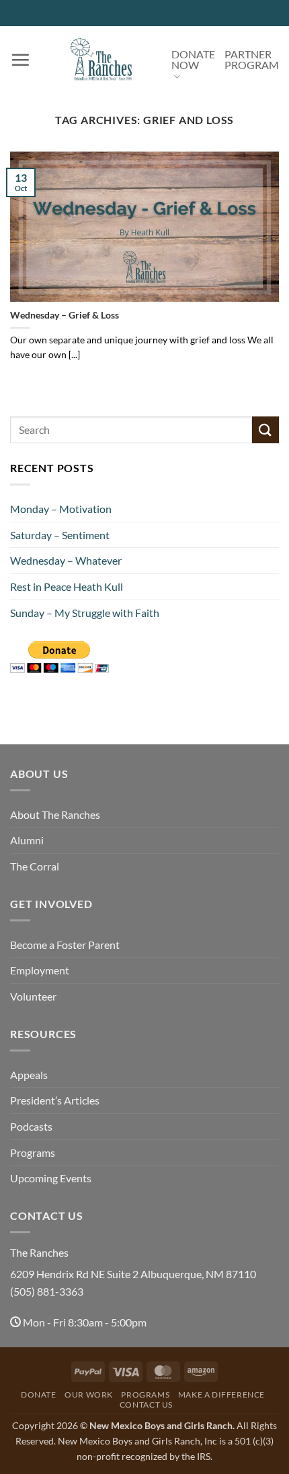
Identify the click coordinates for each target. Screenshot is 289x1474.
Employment (39, 970)
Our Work (89, 1395)
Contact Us (146, 1405)
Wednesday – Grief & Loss (64, 315)
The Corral (34, 866)
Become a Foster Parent (65, 944)
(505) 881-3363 (46, 1291)
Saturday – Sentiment (60, 534)
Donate (38, 1395)
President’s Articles (54, 1100)
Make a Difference (221, 1395)
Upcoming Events (50, 1178)
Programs (32, 1152)
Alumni (27, 840)
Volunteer (33, 996)
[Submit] (265, 429)
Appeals (29, 1074)
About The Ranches (55, 814)
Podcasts (31, 1126)
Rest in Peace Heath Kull (66, 586)
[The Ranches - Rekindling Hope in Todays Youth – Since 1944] (100, 59)
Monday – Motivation (61, 508)
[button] (20, 59)
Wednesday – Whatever (66, 560)
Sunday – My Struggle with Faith (84, 612)
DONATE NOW (193, 59)
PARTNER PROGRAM (251, 59)
